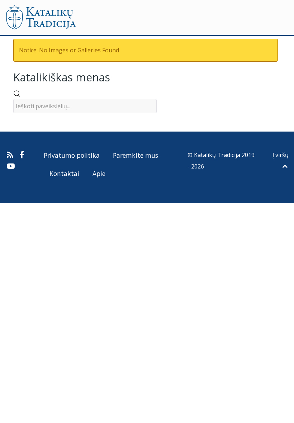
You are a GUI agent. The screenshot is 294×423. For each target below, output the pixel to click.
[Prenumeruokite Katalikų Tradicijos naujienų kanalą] (10, 155)
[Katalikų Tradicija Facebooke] (22, 155)
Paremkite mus (135, 155)
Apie (99, 173)
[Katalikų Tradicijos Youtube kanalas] (10, 166)
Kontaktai (64, 173)
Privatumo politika (72, 155)
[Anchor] (115, 76)
